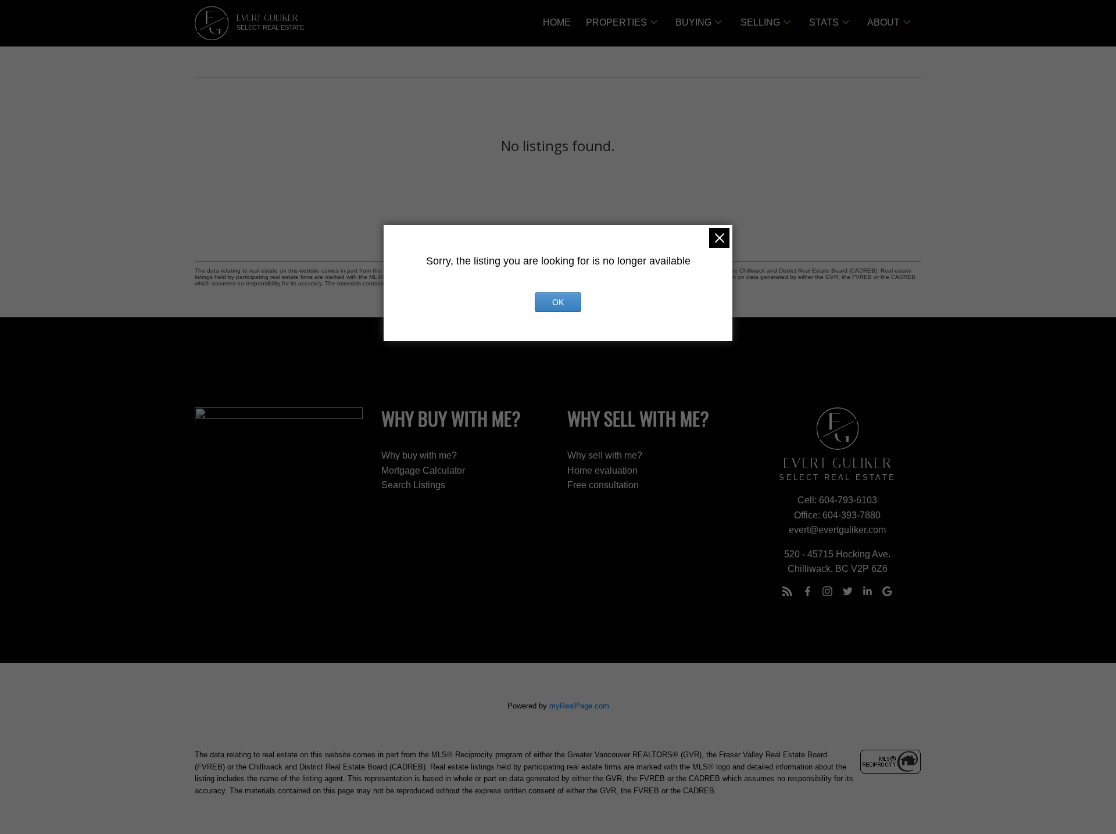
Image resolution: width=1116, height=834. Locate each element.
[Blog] (787, 591)
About (883, 22)
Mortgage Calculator (423, 470)
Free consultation (603, 485)
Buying (693, 22)
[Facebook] (807, 591)
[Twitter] (847, 591)
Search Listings (413, 485)
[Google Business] (887, 591)
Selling (760, 22)
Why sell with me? (604, 455)
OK (558, 302)
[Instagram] (828, 591)
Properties (616, 22)
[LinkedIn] (867, 591)
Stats (824, 22)
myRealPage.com (579, 705)
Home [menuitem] (557, 22)
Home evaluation (602, 470)
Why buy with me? (419, 455)
